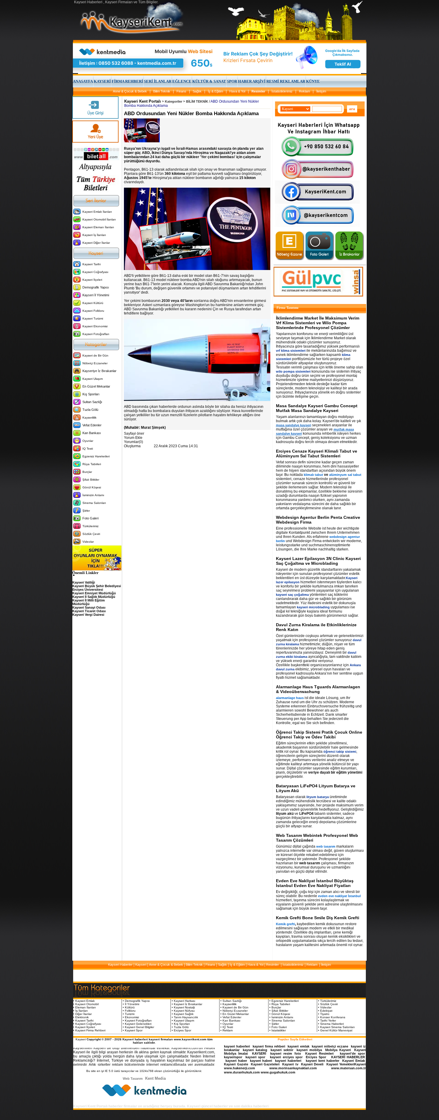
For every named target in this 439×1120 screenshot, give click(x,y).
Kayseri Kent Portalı (142, 101)
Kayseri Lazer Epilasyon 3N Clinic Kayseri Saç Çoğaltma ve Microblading (318, 561)
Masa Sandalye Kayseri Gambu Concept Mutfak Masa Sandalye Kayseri (316, 408)
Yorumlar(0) (133, 442)
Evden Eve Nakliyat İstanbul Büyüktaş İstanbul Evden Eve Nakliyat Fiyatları (315, 883)
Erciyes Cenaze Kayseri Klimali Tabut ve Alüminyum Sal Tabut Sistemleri (316, 453)
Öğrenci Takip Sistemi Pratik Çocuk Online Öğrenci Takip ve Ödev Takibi (319, 734)
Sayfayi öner (134, 433)
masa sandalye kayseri (293, 425)
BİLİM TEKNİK (197, 101)
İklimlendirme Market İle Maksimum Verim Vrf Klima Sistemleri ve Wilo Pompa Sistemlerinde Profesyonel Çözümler (317, 323)
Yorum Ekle (133, 438)
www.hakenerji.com (239, 1068)
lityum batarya (317, 797)
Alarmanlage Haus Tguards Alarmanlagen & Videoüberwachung (318, 689)
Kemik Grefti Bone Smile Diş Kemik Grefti (317, 917)
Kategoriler (173, 101)
